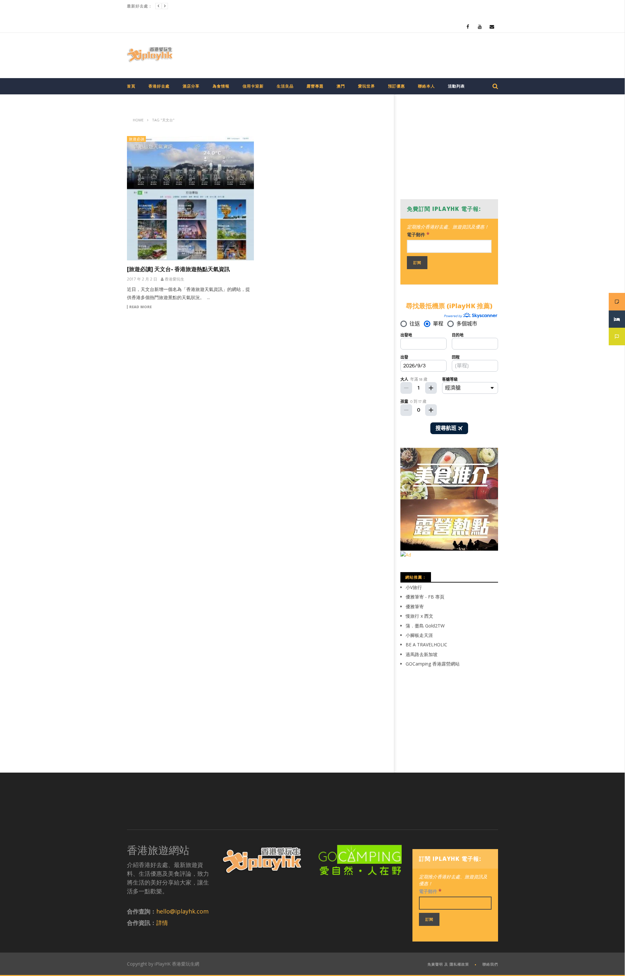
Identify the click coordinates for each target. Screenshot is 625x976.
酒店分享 (191, 86)
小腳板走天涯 (419, 635)
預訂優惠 (396, 86)
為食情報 (221, 86)
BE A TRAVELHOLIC (426, 644)
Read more (140, 307)
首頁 (131, 86)
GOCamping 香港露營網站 (433, 664)
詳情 (162, 923)
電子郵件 (418, 234)
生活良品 (285, 86)
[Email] (492, 27)
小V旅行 (414, 587)
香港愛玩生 (174, 279)
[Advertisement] (379, 54)
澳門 (341, 86)
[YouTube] (480, 27)
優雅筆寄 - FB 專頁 (425, 597)
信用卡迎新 (253, 86)
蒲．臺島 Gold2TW (425, 626)
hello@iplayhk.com (182, 911)
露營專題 (315, 86)
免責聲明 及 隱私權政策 (448, 964)
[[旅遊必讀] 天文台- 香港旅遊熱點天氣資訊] (190, 198)
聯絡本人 (426, 86)
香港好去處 (159, 86)
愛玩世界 (366, 86)
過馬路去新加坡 (422, 654)
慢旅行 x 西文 (419, 616)
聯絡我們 (490, 964)
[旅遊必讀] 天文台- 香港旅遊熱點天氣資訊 (178, 269)
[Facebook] (468, 27)
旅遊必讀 (137, 138)
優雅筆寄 (415, 606)
